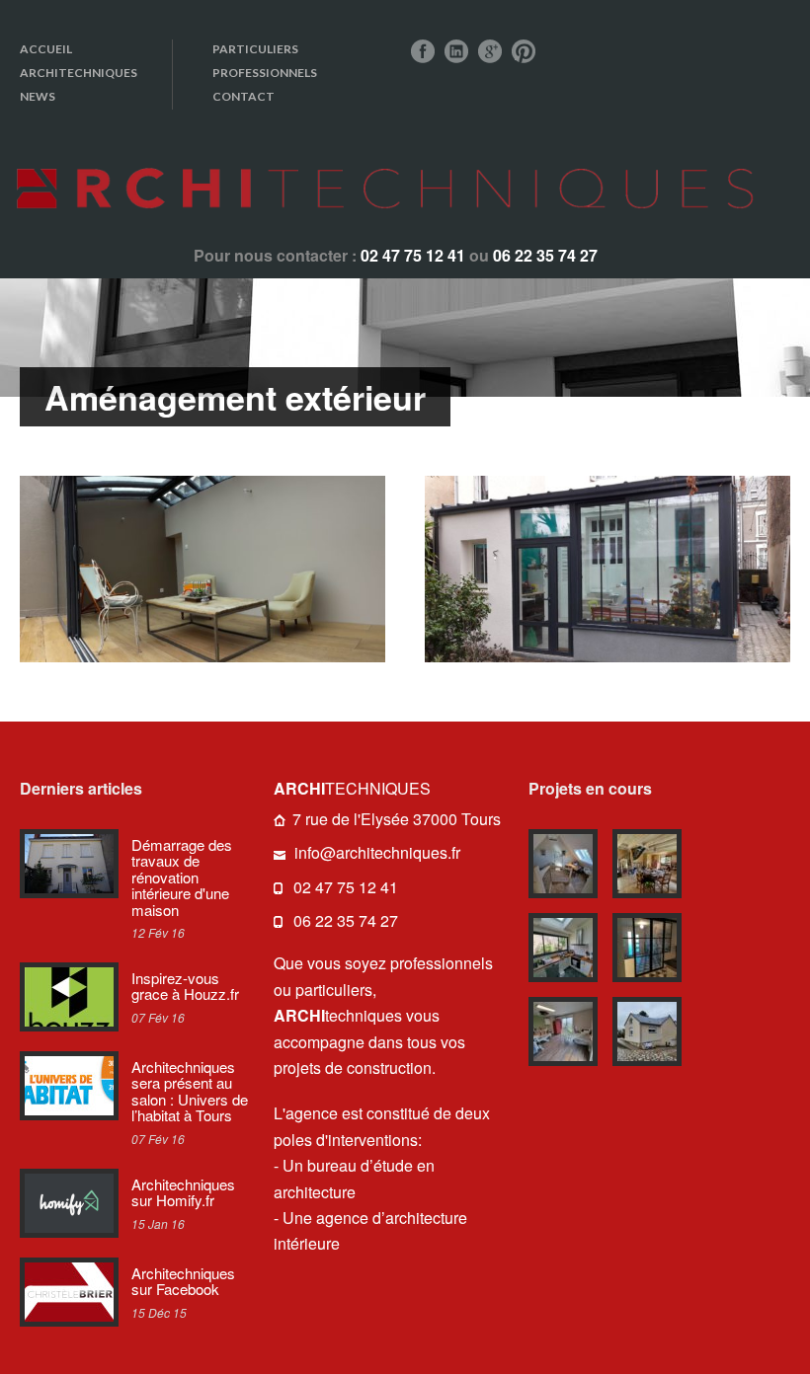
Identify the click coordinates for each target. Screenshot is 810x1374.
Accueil (46, 48)
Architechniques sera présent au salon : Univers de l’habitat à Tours (189, 1091)
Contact (243, 96)
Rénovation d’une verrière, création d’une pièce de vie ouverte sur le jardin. (607, 571)
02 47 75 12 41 (345, 887)
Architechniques (78, 72)
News (37, 96)
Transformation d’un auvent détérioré (202, 570)
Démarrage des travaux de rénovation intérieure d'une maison (181, 877)
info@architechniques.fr (377, 852)
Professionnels (264, 72)
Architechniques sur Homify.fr (183, 1192)
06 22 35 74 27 (345, 920)
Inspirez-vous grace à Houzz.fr (185, 986)
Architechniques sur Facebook (183, 1281)
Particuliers (255, 48)
